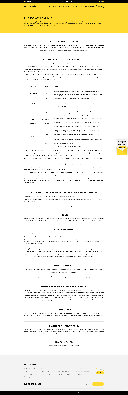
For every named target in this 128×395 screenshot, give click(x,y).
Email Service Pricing (46, 374)
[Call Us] (100, 1)
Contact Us (100, 369)
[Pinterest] (39, 384)
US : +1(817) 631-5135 (30, 368)
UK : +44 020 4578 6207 (31, 371)
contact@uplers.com (74, 345)
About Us (49, 6)
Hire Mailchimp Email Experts (82, 374)
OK (76, 393)
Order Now (100, 6)
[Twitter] (29, 384)
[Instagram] (36, 384)
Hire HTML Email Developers (82, 371)
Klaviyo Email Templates (63, 371)
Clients (72, 6)
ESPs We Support (45, 371)
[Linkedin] (32, 384)
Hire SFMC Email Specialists (81, 377)
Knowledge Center (89, 6)
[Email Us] (103, 1)
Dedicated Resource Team (81, 368)
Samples (67, 6)
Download (122, 147)
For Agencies (79, 6)
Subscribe (98, 384)
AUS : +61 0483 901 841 (31, 374)
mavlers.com (28, 1)
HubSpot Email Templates (64, 374)
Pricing (61, 6)
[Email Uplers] (30, 6)
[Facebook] (25, 384)
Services (55, 6)
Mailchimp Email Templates (64, 368)
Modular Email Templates (64, 377)
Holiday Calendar (45, 377)
